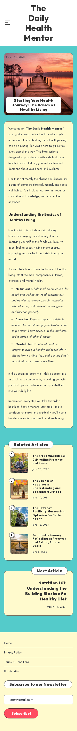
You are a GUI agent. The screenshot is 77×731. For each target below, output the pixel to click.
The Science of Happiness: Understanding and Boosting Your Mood (46, 486)
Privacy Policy (13, 652)
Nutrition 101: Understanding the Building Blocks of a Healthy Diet (46, 590)
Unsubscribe (11, 671)
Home (8, 643)
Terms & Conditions (16, 662)
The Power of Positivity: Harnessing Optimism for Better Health (48, 513)
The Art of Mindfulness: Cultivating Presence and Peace (49, 459)
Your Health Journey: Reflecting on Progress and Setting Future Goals (49, 540)
